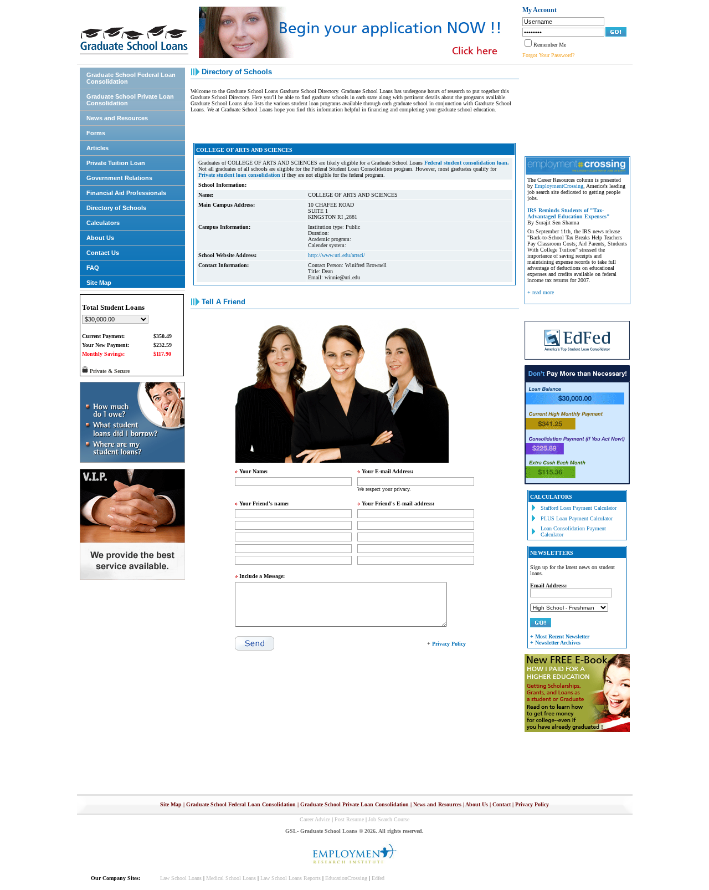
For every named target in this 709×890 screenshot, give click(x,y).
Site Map (98, 282)
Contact (501, 804)
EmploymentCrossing (559, 186)
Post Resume (349, 819)
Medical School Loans (231, 878)
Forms (95, 133)
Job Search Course (388, 819)
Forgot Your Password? (548, 55)
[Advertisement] (574, 109)
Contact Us (102, 252)
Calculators (103, 222)
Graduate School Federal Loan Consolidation (131, 78)
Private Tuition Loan (115, 163)
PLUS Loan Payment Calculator (577, 518)
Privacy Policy (532, 804)
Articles (97, 148)
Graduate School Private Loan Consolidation (130, 99)
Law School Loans (181, 878)
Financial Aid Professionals (126, 193)
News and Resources (117, 118)
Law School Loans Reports (290, 878)
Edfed (378, 878)
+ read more (540, 292)
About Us (100, 237)
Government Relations (119, 178)
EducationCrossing (346, 878)
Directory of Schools (116, 207)
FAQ (92, 267)
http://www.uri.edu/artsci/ (336, 255)
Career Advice (315, 819)
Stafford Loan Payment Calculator (578, 508)
